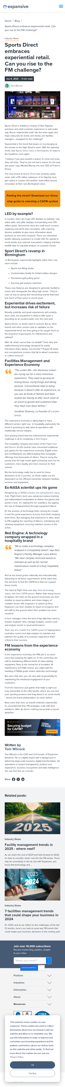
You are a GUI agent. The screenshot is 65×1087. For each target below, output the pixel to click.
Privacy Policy (16, 1057)
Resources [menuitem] (20, 1004)
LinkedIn (29, 771)
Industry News (12, 38)
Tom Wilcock (17, 85)
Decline (32, 1073)
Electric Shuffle (16, 447)
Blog (17, 21)
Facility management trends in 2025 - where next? (29, 847)
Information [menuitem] (20, 989)
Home (8, 21)
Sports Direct (30, 174)
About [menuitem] (17, 997)
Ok (32, 1065)
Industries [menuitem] (19, 982)
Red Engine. (42, 439)
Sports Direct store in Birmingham (32, 150)
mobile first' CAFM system (32, 630)
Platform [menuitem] (18, 975)
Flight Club (51, 444)
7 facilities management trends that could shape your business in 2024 (31, 915)
